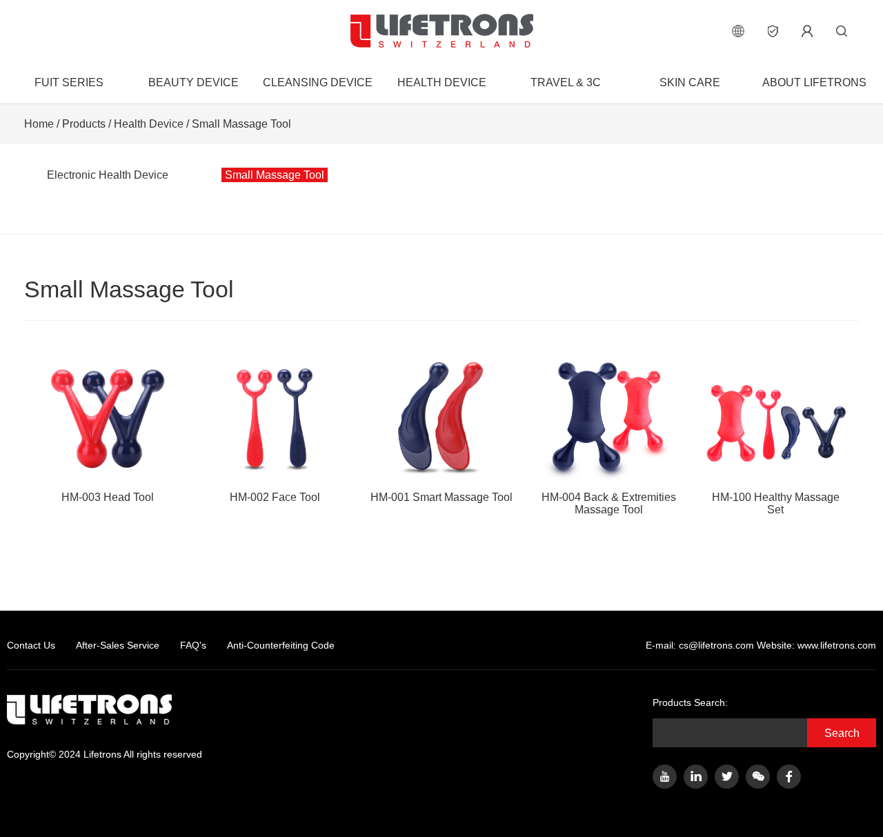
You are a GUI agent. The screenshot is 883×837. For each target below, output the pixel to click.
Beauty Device (193, 82)
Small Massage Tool (241, 124)
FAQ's (193, 645)
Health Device (441, 82)
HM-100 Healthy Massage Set (776, 503)
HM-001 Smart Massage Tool (441, 497)
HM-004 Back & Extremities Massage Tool (609, 503)
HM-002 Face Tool (275, 497)
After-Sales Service (117, 645)
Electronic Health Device (107, 175)
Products (84, 124)
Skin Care (689, 82)
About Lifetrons (814, 82)
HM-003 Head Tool (107, 497)
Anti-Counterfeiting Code (281, 645)
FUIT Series (68, 82)
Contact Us (31, 645)
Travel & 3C (565, 82)
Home (39, 124)
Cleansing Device (318, 82)
